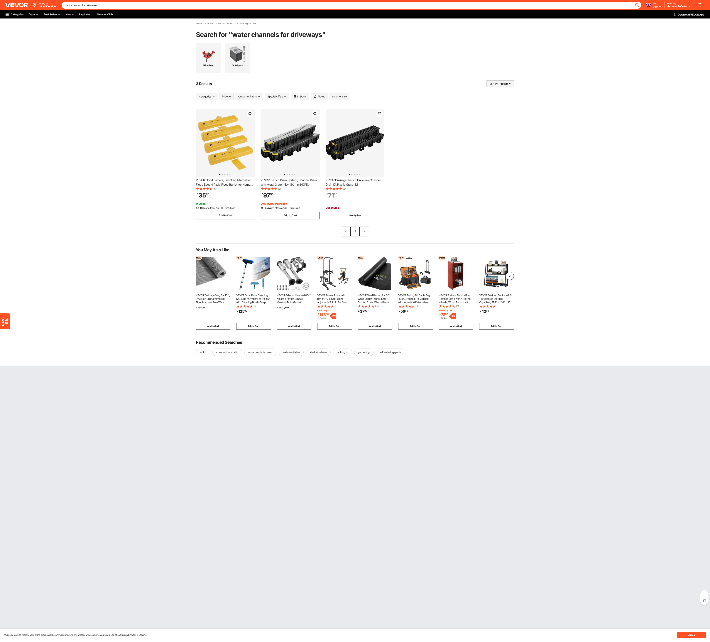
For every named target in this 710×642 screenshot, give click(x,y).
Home (199, 23)
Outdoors (210, 23)
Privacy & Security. (138, 634)
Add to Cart (225, 215)
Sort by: (494, 83)
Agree (691, 634)
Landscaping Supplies (246, 23)
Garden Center (225, 23)
